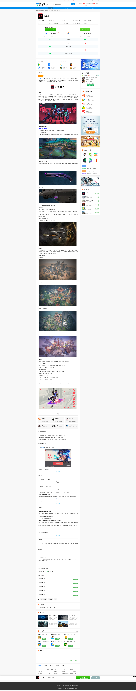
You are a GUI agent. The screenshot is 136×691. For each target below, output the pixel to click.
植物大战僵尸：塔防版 (89, 200)
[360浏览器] (90, 154)
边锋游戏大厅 (65, 67)
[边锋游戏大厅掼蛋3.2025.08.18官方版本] (39, 637)
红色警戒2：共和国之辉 (50, 669)
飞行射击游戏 (51, 10)
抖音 (94, 3)
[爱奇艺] (90, 160)
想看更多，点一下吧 (90, 83)
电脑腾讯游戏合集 (52, 75)
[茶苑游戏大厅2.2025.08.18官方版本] (65, 637)
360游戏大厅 (53, 641)
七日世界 (86, 192)
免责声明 (58, 683)
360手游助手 (40, 671)
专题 (98, 8)
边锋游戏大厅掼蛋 (41, 634)
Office (96, 162)
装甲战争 (57, 418)
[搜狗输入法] (83, 95)
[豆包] (84, 154)
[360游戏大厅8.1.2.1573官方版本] (52, 644)
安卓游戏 (73, 8)
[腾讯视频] (83, 99)
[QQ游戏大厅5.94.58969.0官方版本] (52, 637)
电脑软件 (44, 8)
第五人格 (63, 669)
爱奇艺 (90, 162)
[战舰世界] (83, 197)
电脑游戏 (51, 8)
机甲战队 (86, 211)
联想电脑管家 (53, 67)
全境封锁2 (43, 418)
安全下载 (51, 29)
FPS (55, 599)
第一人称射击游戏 (56, 75)
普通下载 (86, 29)
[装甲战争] (53, 419)
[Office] (96, 160)
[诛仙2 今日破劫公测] (90, 181)
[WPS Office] (83, 103)
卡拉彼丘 (57, 425)
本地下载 (75, 579)
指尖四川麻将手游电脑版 (68, 641)
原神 (46, 671)
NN (38, 669)
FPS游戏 (50, 599)
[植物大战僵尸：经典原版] (83, 208)
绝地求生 (70, 425)
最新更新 (72, 683)
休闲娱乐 (83, 173)
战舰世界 (86, 196)
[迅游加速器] (84, 160)
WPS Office (88, 103)
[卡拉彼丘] (53, 425)
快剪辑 (94, 171)
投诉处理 (62, 683)
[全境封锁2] (39, 419)
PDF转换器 (97, 0)
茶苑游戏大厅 (75, 67)
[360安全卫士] (83, 107)
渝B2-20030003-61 (66, 685)
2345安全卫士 (43, 67)
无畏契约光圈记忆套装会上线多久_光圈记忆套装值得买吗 (45, 607)
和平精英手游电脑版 (65, 673)
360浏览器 (80, 3)
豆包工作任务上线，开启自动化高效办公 (66, 0)
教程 (86, 8)
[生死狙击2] (66, 419)
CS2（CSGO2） (48, 673)
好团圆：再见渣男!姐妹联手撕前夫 (91, 77)
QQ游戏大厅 (53, 634)
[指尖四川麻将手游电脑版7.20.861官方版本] (65, 644)
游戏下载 (46, 10)
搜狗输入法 (88, 95)
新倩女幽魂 (56, 673)
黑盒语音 (71, 669)
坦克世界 (55, 671)
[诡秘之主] (83, 204)
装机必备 (82, 0)
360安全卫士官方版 (89, 3)
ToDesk (84, 3)
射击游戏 (58, 75)
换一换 (77, 631)
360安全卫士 (88, 107)
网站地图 (68, 683)
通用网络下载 (50, 571)
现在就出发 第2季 (89, 81)
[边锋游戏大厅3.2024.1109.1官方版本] (39, 644)
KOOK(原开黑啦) (73, 673)
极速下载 (42, 10)
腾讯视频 (87, 99)
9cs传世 (55, 669)
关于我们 (65, 683)
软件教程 (78, 683)
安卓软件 (66, 8)
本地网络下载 (41, 571)
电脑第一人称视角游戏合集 (53, 615)
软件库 (87, 0)
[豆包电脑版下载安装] (90, 125)
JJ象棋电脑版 (40, 673)
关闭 (134, 676)
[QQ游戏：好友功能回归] (90, 141)
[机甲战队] (83, 212)
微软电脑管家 (95, 168)
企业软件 (92, 8)
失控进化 (97, 3)
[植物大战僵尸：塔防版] (83, 201)
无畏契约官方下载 (57, 10)
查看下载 (43, 638)
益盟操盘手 (88, 111)
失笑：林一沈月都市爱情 (90, 79)
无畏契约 (41, 78)
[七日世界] (83, 193)
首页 (38, 8)
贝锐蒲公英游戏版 (73, 671)
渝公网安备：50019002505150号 (74, 685)
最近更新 (77, 0)
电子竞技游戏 (43, 599)
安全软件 (83, 168)
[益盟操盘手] (83, 111)
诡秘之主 (86, 204)
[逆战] (39, 425)
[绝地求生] (66, 425)
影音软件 (83, 171)
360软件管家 (96, 156)
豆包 (84, 156)
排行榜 (92, 0)
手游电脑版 (58, 8)
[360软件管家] (96, 154)
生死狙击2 (71, 418)
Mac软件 (80, 8)
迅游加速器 (85, 162)
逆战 (42, 425)
